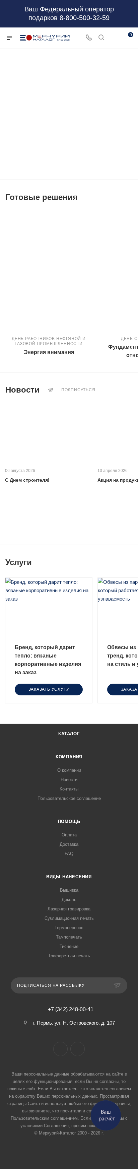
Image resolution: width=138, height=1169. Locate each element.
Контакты (69, 789)
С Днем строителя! (27, 480)
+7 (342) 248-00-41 (70, 1009)
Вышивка (69, 890)
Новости (69, 779)
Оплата (69, 834)
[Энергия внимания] (48, 270)
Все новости (130, 390)
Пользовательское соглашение (69, 798)
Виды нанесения (69, 876)
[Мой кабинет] (114, 38)
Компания (69, 756)
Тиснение (69, 946)
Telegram (77, 1049)
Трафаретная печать (69, 955)
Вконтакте (60, 1049)
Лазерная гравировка (69, 908)
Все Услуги (130, 562)
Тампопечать (69, 937)
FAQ (69, 853)
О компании (69, 770)
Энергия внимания (49, 352)
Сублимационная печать (69, 918)
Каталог (69, 733)
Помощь (69, 821)
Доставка (69, 844)
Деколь (69, 899)
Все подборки (130, 197)
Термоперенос (69, 927)
